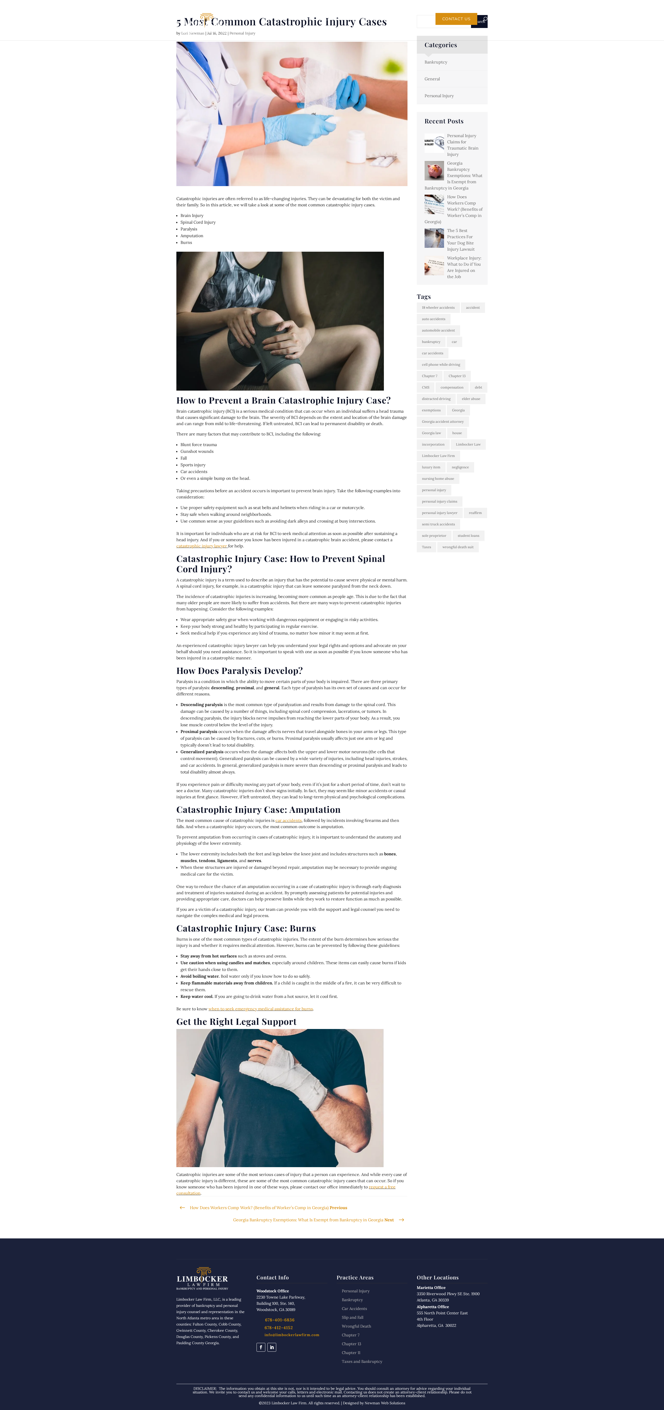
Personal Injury (439, 95)
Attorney (355, 19)
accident (473, 307)
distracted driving (436, 399)
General (432, 78)
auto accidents (433, 319)
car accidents (288, 820)
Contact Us (456, 19)
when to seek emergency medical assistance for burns (261, 1008)
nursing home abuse (438, 478)
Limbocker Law (468, 444)
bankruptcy (431, 342)
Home (308, 19)
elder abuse (471, 399)
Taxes (426, 547)
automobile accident (438, 330)
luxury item (431, 467)
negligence (460, 467)
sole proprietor (434, 535)
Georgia (458, 410)
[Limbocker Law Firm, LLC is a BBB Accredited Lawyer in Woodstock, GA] (211, 1363)
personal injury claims (439, 501)
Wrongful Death (356, 1326)
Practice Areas (392, 19)
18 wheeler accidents (438, 307)
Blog (424, 19)
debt (478, 387)
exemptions (431, 410)
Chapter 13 (457, 376)
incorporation (433, 444)
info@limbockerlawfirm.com (292, 1335)
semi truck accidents (438, 524)
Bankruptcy (436, 62)
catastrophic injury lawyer (202, 545)
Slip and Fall (352, 1317)
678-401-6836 (392, 7)
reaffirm (475, 513)
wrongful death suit (458, 547)
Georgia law (431, 433)
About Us (330, 19)
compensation (452, 387)
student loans (468, 535)
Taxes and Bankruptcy (362, 1361)
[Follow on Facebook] (261, 1347)
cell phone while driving (441, 364)
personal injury (434, 490)
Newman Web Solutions (385, 1403)
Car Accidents (354, 1308)
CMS (425, 387)
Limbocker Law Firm (438, 456)
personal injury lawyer (440, 513)
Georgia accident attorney (443, 421)
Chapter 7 (429, 376)
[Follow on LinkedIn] (271, 1347)
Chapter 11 (351, 1352)
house (457, 433)
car (454, 342)
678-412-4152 (279, 1327)
